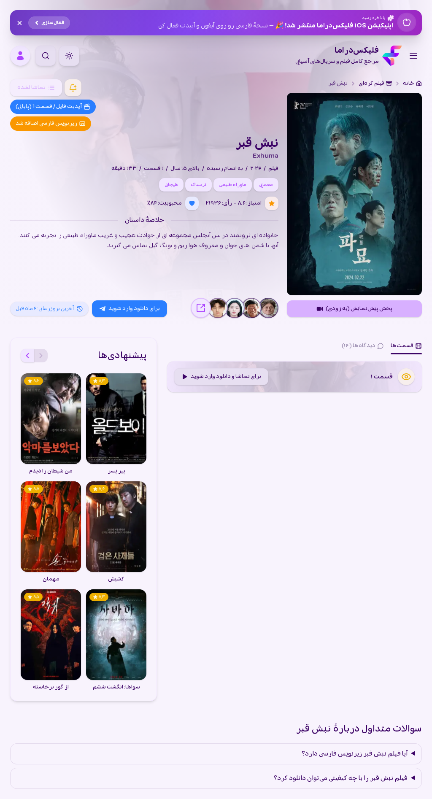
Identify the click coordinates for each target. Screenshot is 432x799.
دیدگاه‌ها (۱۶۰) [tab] (358, 346)
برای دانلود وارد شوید (134, 308)
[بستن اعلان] (19, 23)
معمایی (266, 185)
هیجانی (171, 185)
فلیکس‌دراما (337, 56)
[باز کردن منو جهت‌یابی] (413, 55)
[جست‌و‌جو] (45, 56)
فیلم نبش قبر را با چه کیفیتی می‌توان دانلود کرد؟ (341, 778)
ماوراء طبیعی (232, 185)
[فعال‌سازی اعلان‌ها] (73, 87)
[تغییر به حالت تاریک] (69, 56)
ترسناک (198, 185)
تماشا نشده (31, 87)
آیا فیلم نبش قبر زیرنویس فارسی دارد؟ (355, 753)
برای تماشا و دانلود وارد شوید (226, 376)
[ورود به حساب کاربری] (20, 56)
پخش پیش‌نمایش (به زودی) (359, 308)
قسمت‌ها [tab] (402, 346)
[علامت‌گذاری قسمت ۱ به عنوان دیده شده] (406, 376)
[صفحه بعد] (27, 355)
